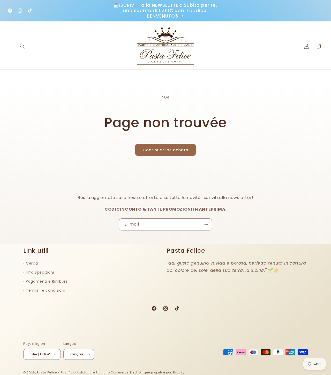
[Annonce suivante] (226, 10)
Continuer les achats (165, 150)
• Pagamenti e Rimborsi (46, 281)
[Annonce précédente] (104, 10)
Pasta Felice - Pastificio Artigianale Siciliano (74, 372)
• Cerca (30, 263)
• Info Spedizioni (38, 272)
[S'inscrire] (206, 224)
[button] (11, 46)
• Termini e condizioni (44, 290)
